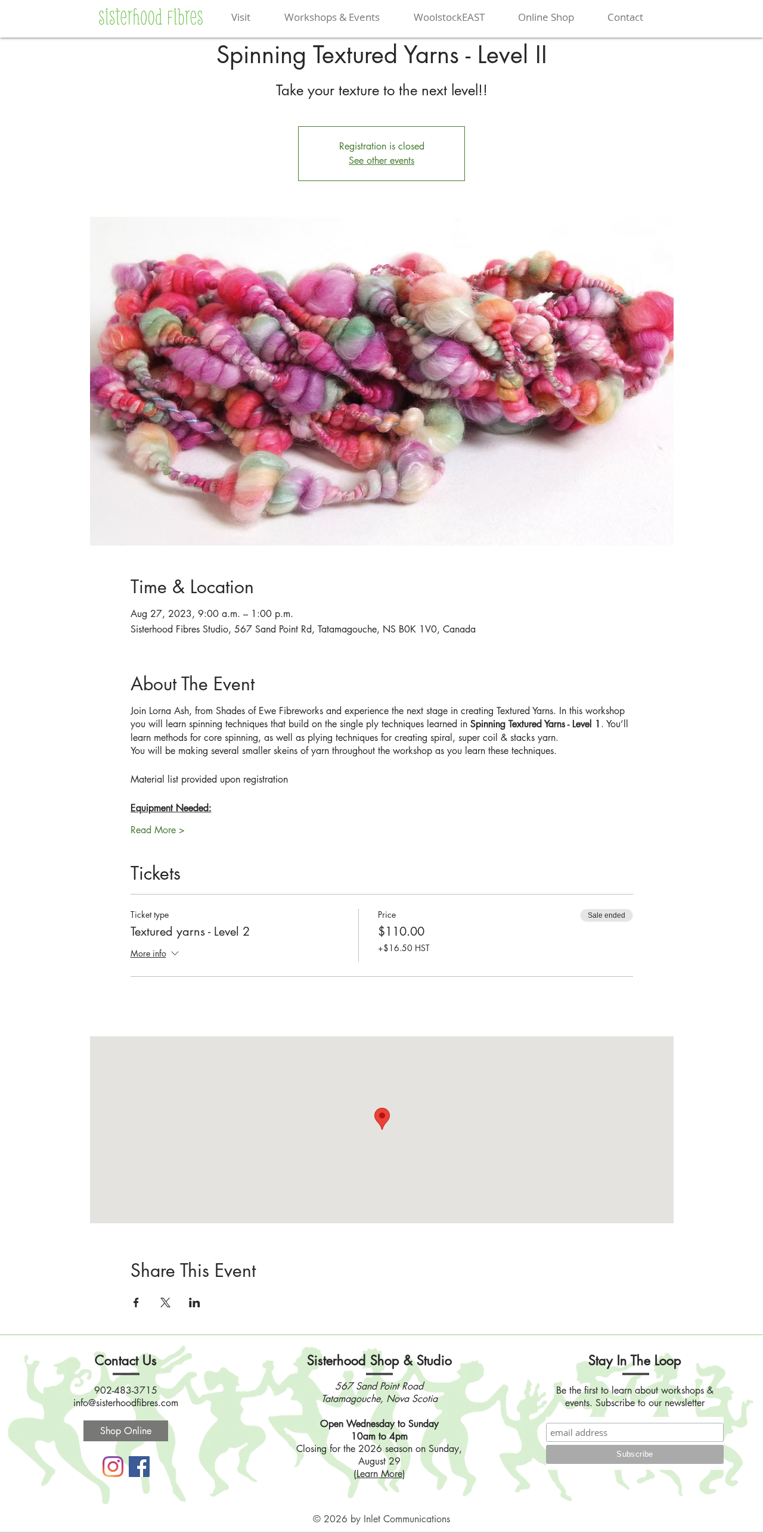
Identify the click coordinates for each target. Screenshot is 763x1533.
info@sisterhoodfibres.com (125, 1403)
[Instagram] (113, 1466)
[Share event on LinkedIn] (194, 1302)
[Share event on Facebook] (136, 1302)
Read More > (158, 830)
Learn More (379, 1473)
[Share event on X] (165, 1302)
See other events (381, 160)
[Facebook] (139, 1466)
